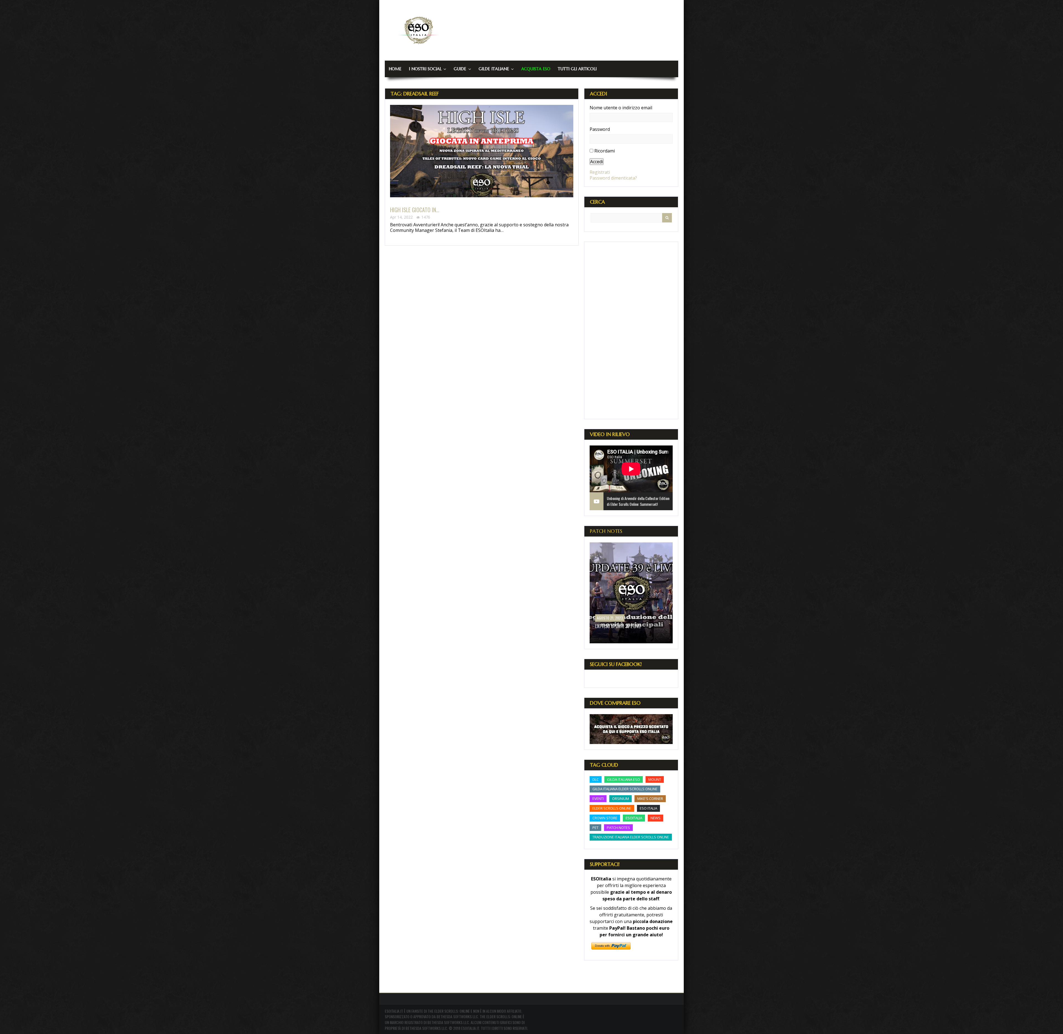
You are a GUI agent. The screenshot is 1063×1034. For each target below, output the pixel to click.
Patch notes (618, 827)
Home (395, 68)
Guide (460, 68)
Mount (654, 779)
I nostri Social (425, 68)
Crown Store (604, 817)
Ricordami (604, 151)
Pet (595, 827)
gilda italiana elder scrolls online (624, 788)
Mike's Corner (650, 798)
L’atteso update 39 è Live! (618, 626)
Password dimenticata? (613, 178)
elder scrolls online (611, 808)
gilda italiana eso (623, 779)
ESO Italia (648, 808)
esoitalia (634, 817)
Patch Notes (606, 531)
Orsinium (620, 798)
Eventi (598, 798)
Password (600, 129)
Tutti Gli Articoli (577, 68)
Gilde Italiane (494, 68)
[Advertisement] (631, 330)
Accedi (596, 162)
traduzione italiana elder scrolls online (630, 837)
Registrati (600, 172)
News (655, 817)
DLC (595, 779)
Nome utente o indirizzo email (621, 108)
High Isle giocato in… (414, 210)
